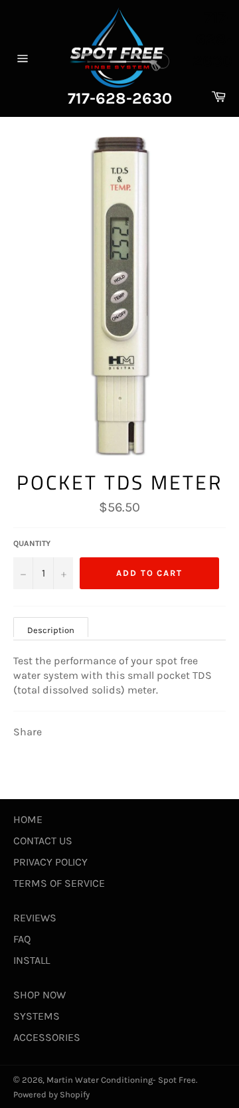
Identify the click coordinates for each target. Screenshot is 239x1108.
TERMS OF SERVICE (59, 883)
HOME (27, 819)
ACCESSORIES (46, 1037)
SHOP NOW (39, 994)
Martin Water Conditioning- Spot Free (121, 1080)
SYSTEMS (36, 1016)
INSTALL (31, 960)
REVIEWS (34, 917)
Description (50, 630)
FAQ (22, 939)
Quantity (31, 543)
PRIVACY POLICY (50, 862)
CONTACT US (42, 840)
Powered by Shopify (51, 1094)
